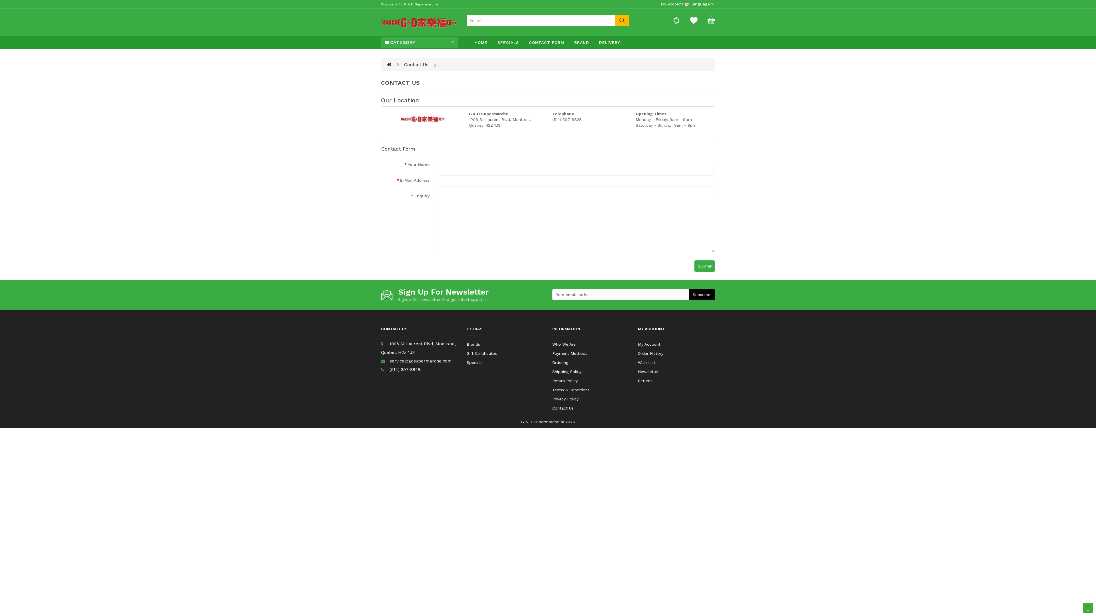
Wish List (646, 362)
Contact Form (546, 42)
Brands (473, 344)
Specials (508, 42)
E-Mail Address (415, 180)
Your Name (419, 164)
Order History (650, 353)
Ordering (560, 362)
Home (481, 42)
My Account (649, 344)
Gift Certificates (482, 353)
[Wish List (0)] (694, 20)
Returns (645, 380)
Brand (581, 42)
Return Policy (565, 380)
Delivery (609, 42)
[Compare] (676, 20)
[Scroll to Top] (1088, 608)
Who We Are (564, 344)
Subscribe (702, 294)
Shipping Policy (566, 371)
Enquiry (422, 196)
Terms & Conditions (571, 390)
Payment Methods (569, 353)
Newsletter (648, 371)
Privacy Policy (565, 399)
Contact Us (416, 64)
